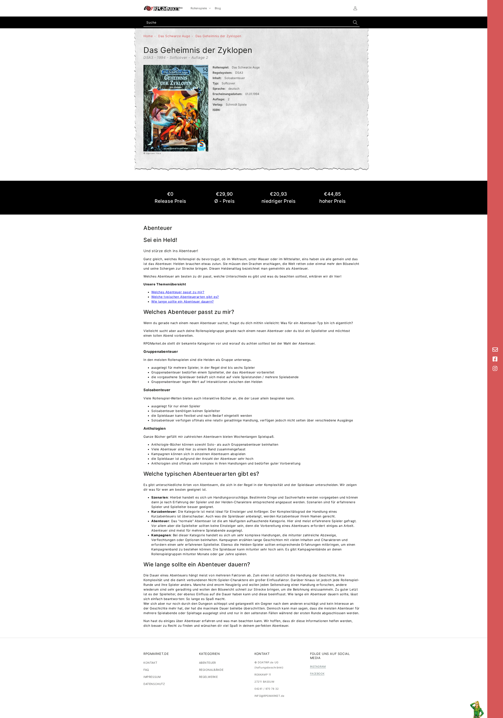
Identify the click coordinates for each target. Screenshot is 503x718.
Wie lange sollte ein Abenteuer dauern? (182, 301)
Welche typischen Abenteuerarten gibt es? (185, 297)
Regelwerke (208, 676)
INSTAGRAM (318, 666)
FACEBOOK (317, 673)
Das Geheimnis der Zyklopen (218, 36)
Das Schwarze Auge (174, 36)
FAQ (146, 669)
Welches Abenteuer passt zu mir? (177, 292)
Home (148, 36)
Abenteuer (207, 662)
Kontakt (150, 662)
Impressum (152, 676)
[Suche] (355, 22)
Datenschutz (154, 684)
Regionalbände (211, 669)
